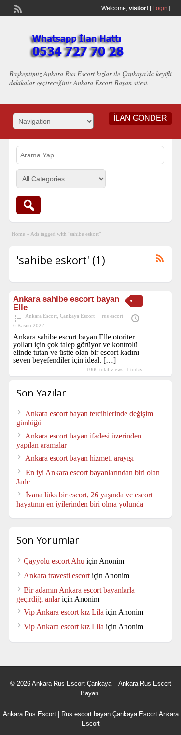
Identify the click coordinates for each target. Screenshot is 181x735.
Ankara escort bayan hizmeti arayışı (79, 458)
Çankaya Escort (77, 316)
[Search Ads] (28, 205)
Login (160, 8)
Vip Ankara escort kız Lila (64, 612)
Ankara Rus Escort (29, 714)
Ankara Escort (41, 316)
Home (18, 234)
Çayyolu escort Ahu (54, 561)
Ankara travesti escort (57, 575)
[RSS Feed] (17, 8)
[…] (109, 360)
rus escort (112, 316)
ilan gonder (140, 118)
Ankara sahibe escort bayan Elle (66, 303)
